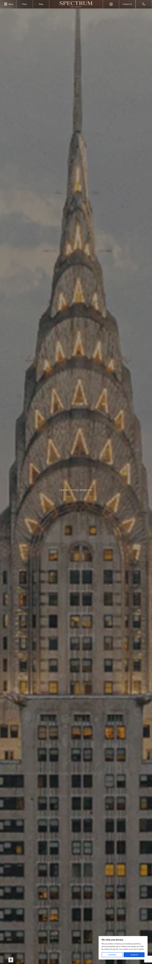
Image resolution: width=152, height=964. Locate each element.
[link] (10, 959)
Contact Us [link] (127, 4)
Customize (112, 955)
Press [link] (24, 4)
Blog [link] (41, 4)
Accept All (134, 955)
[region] (123, 948)
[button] (6, 4)
